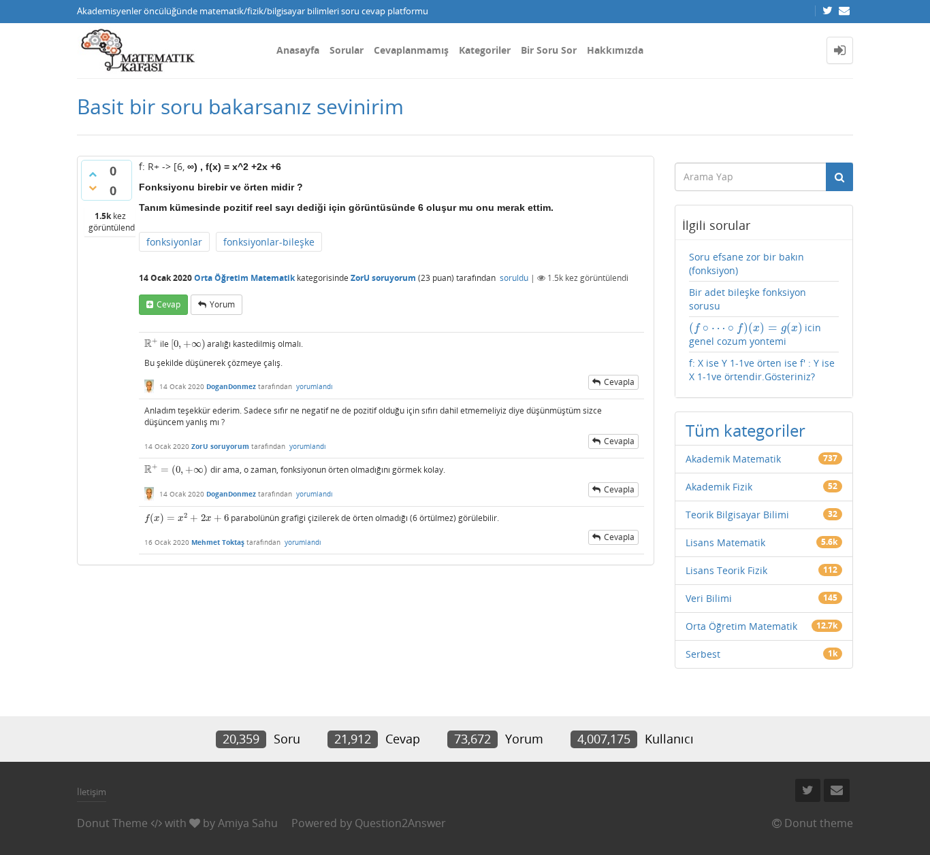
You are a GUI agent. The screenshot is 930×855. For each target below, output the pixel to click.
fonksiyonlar (174, 241)
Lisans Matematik (725, 542)
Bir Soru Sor (549, 50)
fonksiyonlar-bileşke (269, 241)
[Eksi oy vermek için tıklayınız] (92, 187)
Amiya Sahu (248, 823)
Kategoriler (485, 50)
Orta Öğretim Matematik (244, 278)
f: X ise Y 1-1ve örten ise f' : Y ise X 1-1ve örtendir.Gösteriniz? (762, 369)
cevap (168, 304)
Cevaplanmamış (411, 50)
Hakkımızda (615, 50)
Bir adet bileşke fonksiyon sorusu (747, 299)
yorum (222, 304)
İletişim (91, 792)
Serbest (703, 654)
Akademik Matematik (733, 458)
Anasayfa (297, 50)
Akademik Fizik (719, 486)
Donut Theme (112, 823)
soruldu (514, 278)
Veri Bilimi (709, 598)
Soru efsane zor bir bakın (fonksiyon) (746, 263)
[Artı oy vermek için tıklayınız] (92, 174)
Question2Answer (400, 823)
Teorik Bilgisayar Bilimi (737, 514)
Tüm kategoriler (745, 430)
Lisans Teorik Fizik (726, 570)
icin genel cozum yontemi (755, 334)
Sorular (347, 50)
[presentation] (151, 344)
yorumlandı (314, 386)
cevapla (619, 382)
